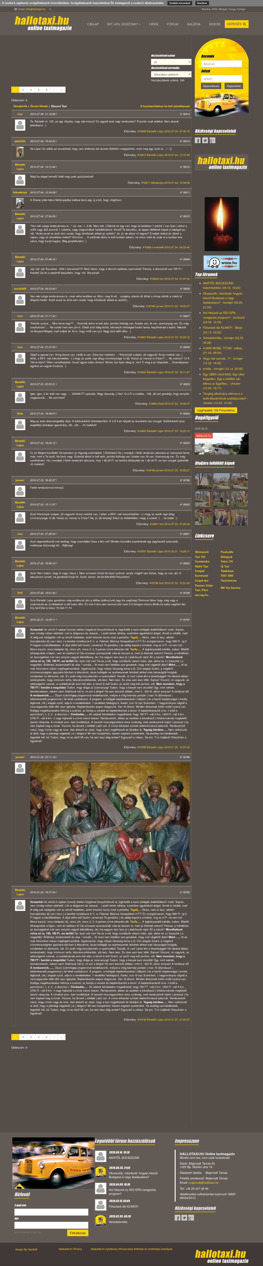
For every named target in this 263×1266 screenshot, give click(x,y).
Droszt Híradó (39, 106)
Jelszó (205, 71)
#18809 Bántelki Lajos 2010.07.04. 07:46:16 (163, 131)
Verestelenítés (118, 1222)
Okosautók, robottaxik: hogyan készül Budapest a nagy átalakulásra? (133, 1175)
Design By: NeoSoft (26, 1249)
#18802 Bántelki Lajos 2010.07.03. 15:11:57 (163, 372)
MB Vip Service (230, 587)
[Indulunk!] (53, 1162)
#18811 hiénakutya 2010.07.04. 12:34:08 (165, 183)
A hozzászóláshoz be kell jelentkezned (165, 106)
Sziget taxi (201, 580)
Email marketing (21, 1232)
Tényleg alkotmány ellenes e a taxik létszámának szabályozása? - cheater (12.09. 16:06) (225, 398)
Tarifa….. (136, 649)
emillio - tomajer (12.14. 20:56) (223, 369)
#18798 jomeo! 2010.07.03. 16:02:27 (168, 306)
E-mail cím (20, 1205)
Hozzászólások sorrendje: (165, 68)
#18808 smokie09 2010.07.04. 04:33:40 (166, 247)
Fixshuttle (227, 552)
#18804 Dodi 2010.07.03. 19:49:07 (169, 403)
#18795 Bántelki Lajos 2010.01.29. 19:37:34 (163, 747)
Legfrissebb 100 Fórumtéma (215, 410)
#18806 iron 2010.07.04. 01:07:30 (170, 279)
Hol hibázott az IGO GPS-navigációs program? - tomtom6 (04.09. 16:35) (224, 317)
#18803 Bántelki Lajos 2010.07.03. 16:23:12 (163, 337)
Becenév (207, 56)
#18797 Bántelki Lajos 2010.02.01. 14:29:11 (163, 551)
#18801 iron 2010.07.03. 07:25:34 (170, 524)
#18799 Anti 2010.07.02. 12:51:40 (170, 583)
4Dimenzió (202, 552)
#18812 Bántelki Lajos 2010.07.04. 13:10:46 (163, 155)
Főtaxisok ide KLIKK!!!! (123, 1206)
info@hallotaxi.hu (35, 9)
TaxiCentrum (229, 580)
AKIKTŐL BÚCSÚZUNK (124, 1158)
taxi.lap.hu (201, 595)
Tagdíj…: (136, 637)
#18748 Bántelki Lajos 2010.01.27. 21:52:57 (163, 1019)
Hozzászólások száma (163, 55)
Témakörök (20, 106)
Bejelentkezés (211, 86)
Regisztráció (234, 86)
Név (16, 1218)
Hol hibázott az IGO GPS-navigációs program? (132, 1192)
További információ (179, 3)
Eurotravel (201, 575)
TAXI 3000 (227, 575)
